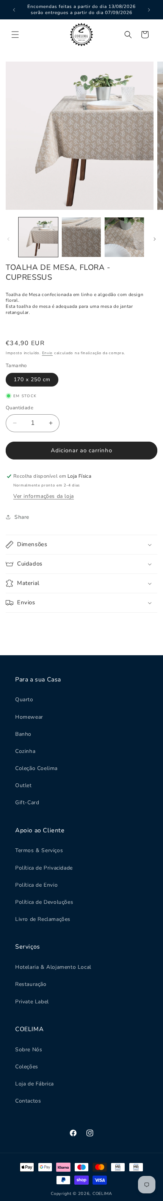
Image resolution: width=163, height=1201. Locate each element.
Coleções (26, 1066)
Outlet (23, 785)
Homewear (29, 717)
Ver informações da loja (43, 496)
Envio (47, 353)
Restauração (31, 984)
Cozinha (25, 751)
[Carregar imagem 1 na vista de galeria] (38, 237)
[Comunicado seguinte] (149, 10)
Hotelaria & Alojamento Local (53, 967)
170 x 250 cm (32, 379)
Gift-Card (27, 802)
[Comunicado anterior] (14, 10)
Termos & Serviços (39, 850)
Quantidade (19, 407)
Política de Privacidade (44, 867)
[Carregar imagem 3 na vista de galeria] (124, 237)
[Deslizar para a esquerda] (8, 239)
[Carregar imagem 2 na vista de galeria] (81, 237)
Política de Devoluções (44, 902)
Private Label (32, 1001)
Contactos (28, 1100)
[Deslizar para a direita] (154, 239)
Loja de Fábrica (34, 1083)
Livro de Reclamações (43, 919)
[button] (15, 34)
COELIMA (102, 1193)
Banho (23, 734)
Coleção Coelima (36, 768)
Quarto (24, 699)
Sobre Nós (28, 1049)
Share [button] (21, 517)
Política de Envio (36, 885)
